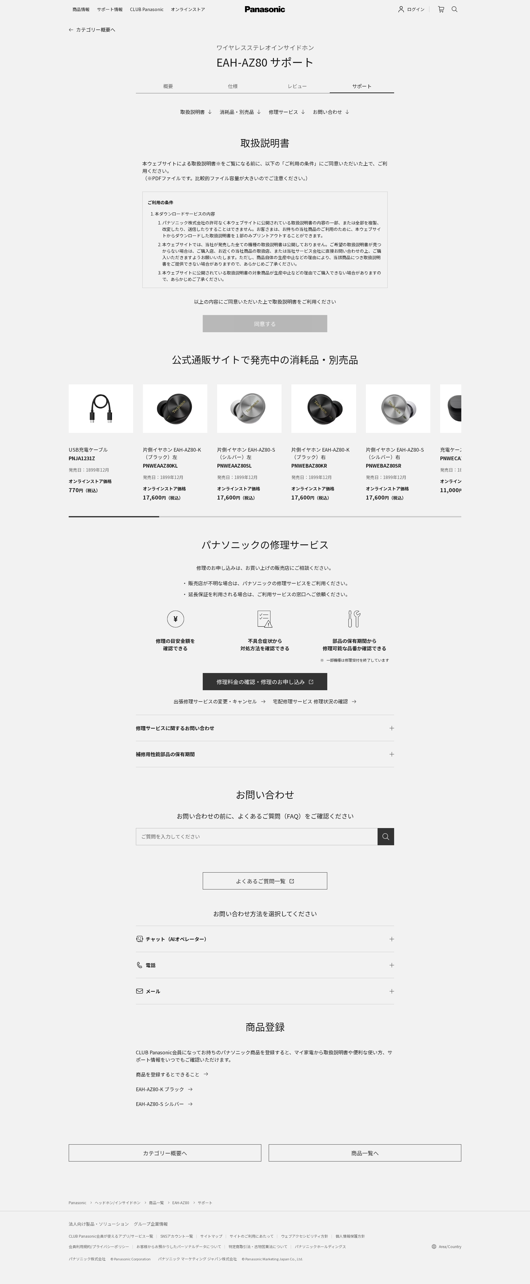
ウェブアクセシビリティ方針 (304, 1236)
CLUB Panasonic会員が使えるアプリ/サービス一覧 (111, 1236)
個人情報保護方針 (350, 1236)
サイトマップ (211, 1236)
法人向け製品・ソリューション (99, 1224)
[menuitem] (81, 9)
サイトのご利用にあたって (252, 1236)
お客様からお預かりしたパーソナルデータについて (178, 1246)
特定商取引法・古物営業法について (258, 1246)
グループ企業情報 (151, 1224)
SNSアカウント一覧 (176, 1236)
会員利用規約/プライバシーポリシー (99, 1246)
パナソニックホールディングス (320, 1246)
